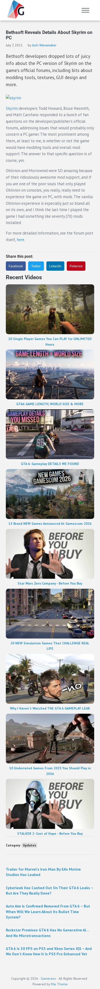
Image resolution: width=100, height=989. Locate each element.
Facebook (16, 266)
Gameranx (48, 978)
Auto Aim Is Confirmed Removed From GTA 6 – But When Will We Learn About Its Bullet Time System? (48, 911)
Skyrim (12, 108)
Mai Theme (59, 984)
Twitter (36, 266)
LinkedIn (55, 266)
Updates (29, 845)
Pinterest (76, 266)
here (20, 239)
